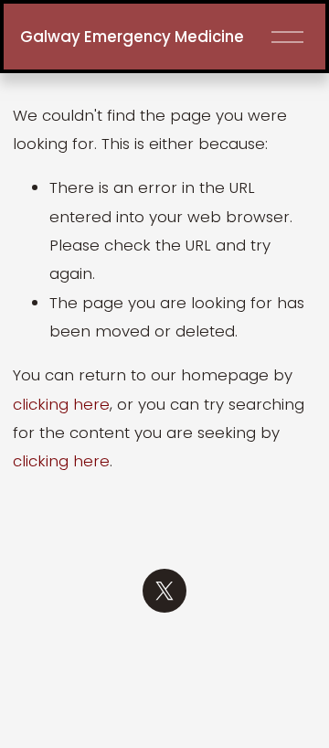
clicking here (61, 404)
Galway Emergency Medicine (132, 37)
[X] (164, 591)
